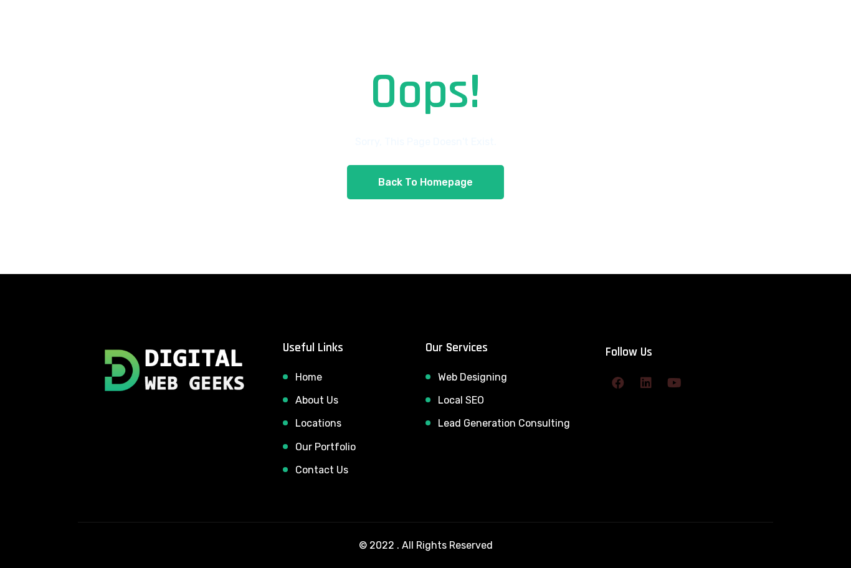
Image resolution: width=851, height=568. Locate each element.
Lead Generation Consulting (504, 423)
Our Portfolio (325, 447)
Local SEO (461, 400)
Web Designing (472, 377)
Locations (318, 423)
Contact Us (321, 470)
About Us (316, 400)
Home (308, 377)
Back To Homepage (425, 182)
